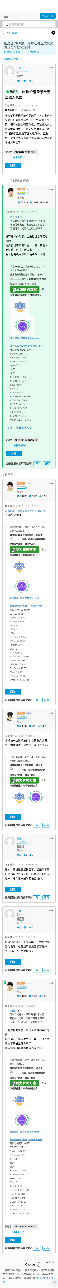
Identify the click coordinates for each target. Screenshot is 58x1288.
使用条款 (39, 1278)
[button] (51, 67)
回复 (13, 165)
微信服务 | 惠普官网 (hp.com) (24, 338)
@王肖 (13, 216)
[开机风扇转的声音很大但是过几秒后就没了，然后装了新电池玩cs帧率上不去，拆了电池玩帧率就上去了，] (24, 59)
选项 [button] (53, 33)
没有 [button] (47, 463)
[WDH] (10, 716)
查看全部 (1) (19, 157)
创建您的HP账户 (13, 52)
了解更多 (34, 52)
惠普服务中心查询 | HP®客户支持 (26, 346)
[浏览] (5, 16)
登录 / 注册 (47, 15)
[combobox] (29, 24)
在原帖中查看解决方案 (19, 428)
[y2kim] (10, 192)
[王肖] (10, 71)
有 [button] (37, 463)
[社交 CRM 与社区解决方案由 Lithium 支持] (32, 1263)
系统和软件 (11, 32)
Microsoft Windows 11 (26, 151)
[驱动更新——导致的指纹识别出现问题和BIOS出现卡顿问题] (20, 59)
